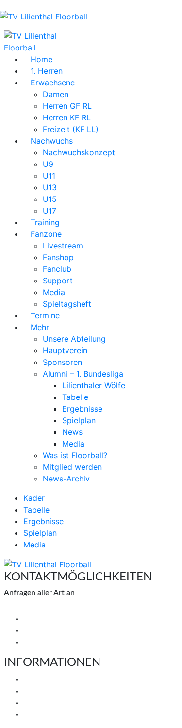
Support (58, 280)
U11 (49, 176)
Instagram (40, 642)
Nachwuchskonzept (79, 152)
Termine (45, 315)
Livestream (63, 245)
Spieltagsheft (67, 304)
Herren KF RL (67, 117)
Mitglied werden (72, 467)
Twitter (35, 630)
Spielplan (79, 420)
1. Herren (47, 71)
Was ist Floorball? (75, 455)
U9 (48, 164)
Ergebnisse (82, 409)
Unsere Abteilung (74, 339)
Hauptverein (65, 350)
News (72, 432)
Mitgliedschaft (47, 691)
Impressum (41, 703)
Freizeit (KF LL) (71, 129)
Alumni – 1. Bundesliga (83, 374)
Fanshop (58, 257)
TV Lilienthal (44, 679)
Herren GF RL (67, 106)
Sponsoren (62, 362)
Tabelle (75, 397)
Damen (55, 94)
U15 (50, 199)
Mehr (40, 327)
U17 (49, 210)
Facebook (39, 619)
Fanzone (46, 234)
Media (54, 292)
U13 (50, 187)
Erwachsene (53, 82)
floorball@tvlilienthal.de (44, 607)
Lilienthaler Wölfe (93, 385)
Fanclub (57, 269)
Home (41, 59)
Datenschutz (44, 714)
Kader (34, 498)
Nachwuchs (52, 141)
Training (45, 222)
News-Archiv (66, 478)
